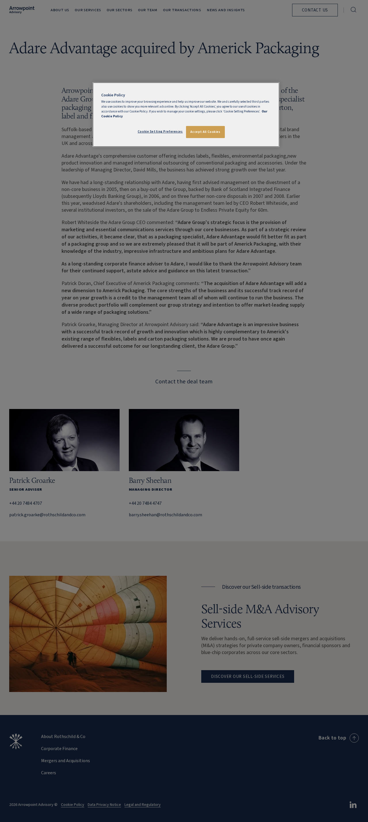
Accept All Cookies (205, 131)
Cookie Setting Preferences (160, 131)
